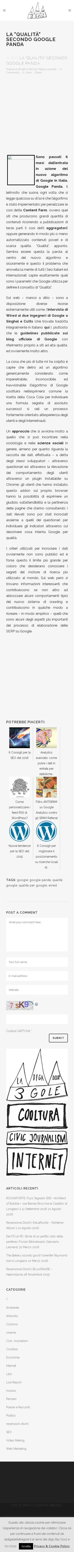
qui (47, 327)
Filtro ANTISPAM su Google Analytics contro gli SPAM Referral (46, 810)
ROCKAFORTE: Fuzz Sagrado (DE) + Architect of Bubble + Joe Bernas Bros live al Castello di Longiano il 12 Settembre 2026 (36, 1204)
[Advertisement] (37, 112)
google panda (40, 880)
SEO (31, 69)
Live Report (13, 1382)
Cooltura (12, 1349)
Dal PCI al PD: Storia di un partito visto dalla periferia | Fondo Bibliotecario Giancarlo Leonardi (34, 1242)
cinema (11, 1332)
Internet (11, 1365)
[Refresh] (36, 1003)
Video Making (15, 1440)
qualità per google (33, 885)
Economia (13, 1357)
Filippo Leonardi (47, 69)
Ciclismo (12, 1324)
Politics (11, 1415)
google (22, 880)
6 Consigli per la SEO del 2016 (20, 755)
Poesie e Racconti (18, 1407)
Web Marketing (16, 1448)
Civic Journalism (17, 1341)
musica (11, 1390)
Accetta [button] (26, 1546)
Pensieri (11, 1399)
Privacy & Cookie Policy (52, 1546)
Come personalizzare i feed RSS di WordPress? (19, 810)
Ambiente (12, 1307)
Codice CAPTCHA (18, 1031)
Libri (9, 1374)
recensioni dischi (17, 1423)
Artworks (12, 1316)
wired (53, 885)
